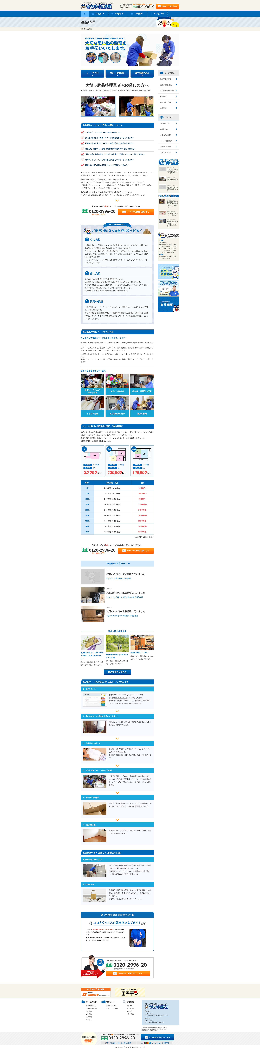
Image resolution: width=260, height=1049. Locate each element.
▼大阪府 (122, 597)
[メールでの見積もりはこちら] (136, 214)
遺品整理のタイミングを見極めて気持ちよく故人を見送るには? (92, 655)
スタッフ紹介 (131, 1008)
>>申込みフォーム (120, 698)
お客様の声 (139, 13)
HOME (83, 29)
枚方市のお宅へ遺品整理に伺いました (126, 574)
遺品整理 (127, 578)
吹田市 (128, 616)
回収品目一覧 (119, 13)
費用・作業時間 (117, 73)
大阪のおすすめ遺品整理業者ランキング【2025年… (172, 171)
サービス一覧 (99, 13)
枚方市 (121, 578)
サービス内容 (92, 73)
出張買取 (163, 108)
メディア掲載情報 (166, 141)
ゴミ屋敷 (89, 1014)
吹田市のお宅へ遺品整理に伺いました (126, 611)
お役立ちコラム (165, 152)
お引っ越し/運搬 (165, 102)
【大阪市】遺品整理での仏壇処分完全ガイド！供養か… (172, 204)
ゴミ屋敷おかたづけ (167, 90)
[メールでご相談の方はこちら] (128, 976)
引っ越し (89, 1019)
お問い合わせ (131, 1014)
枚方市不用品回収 (172, 179)
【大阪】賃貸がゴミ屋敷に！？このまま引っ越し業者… (172, 224)
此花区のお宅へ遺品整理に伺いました (126, 592)
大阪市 (128, 597)
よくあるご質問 (159, 13)
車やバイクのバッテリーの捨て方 (172, 214)
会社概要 (129, 1005)
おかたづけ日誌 (165, 146)
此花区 (133, 597)
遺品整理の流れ (142, 73)
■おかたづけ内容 (113, 578)
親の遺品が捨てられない (139, 652)
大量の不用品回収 (166, 85)
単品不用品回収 (165, 79)
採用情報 (129, 1011)
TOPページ (85, 14)
